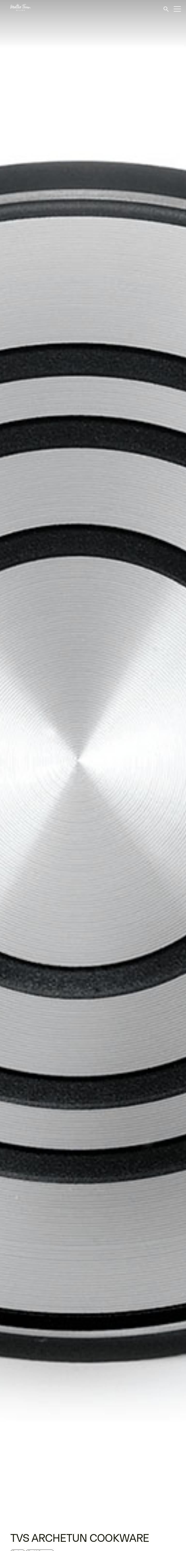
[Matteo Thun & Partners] (15, 7)
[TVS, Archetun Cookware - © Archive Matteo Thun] (93, 763)
